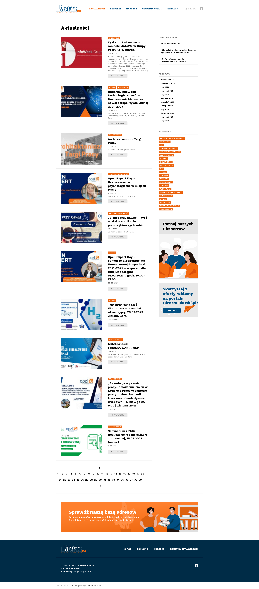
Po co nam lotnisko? (170, 44)
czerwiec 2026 (168, 83)
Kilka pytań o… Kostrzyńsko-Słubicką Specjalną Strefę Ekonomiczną (178, 51)
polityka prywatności (184, 548)
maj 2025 (165, 110)
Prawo (163, 172)
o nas (127, 548)
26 (82, 479)
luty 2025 (165, 121)
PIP (161, 145)
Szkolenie (165, 142)
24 (73, 479)
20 (142, 473)
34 (118, 479)
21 (60, 479)
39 (140, 479)
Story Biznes (166, 155)
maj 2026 (165, 87)
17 (129, 473)
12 (107, 473)
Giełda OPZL (166, 162)
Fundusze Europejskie (171, 192)
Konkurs (164, 186)
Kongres (164, 175)
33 (113, 479)
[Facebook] (201, 9)
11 (102, 473)
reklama (142, 548)
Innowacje (114, 38)
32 (109, 479)
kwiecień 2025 (167, 113)
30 (100, 479)
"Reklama (172, 310)
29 (95, 479)
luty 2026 (165, 95)
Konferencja (115, 340)
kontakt (159, 548)
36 (126, 479)
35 (122, 479)
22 (64, 479)
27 (86, 479)
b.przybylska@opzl (79, 571)
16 (124, 473)
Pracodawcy (115, 135)
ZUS (161, 169)
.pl (90, 571)
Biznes (112, 87)
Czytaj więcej (106, 59)
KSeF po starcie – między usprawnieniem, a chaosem (173, 60)
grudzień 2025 (167, 102)
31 (104, 479)
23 (69, 479)
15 (120, 473)
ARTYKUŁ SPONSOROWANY (172, 138)
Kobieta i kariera (168, 148)
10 (98, 473)
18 (133, 473)
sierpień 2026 (167, 80)
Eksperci (115, 9)
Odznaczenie (166, 182)
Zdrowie (164, 179)
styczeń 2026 (167, 98)
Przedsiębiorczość (118, 174)
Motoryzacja (166, 165)
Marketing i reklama (170, 152)
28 (91, 479)
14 (116, 473)
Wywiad (163, 159)
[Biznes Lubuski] (68, 9)
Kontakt (172, 9)
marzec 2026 (167, 91)
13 (111, 473)
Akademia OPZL (151, 9)
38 (135, 479)
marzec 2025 (167, 117)
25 (77, 479)
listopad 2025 (167, 106)
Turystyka (165, 189)
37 (131, 479)
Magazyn (131, 9)
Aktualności (97, 9)
